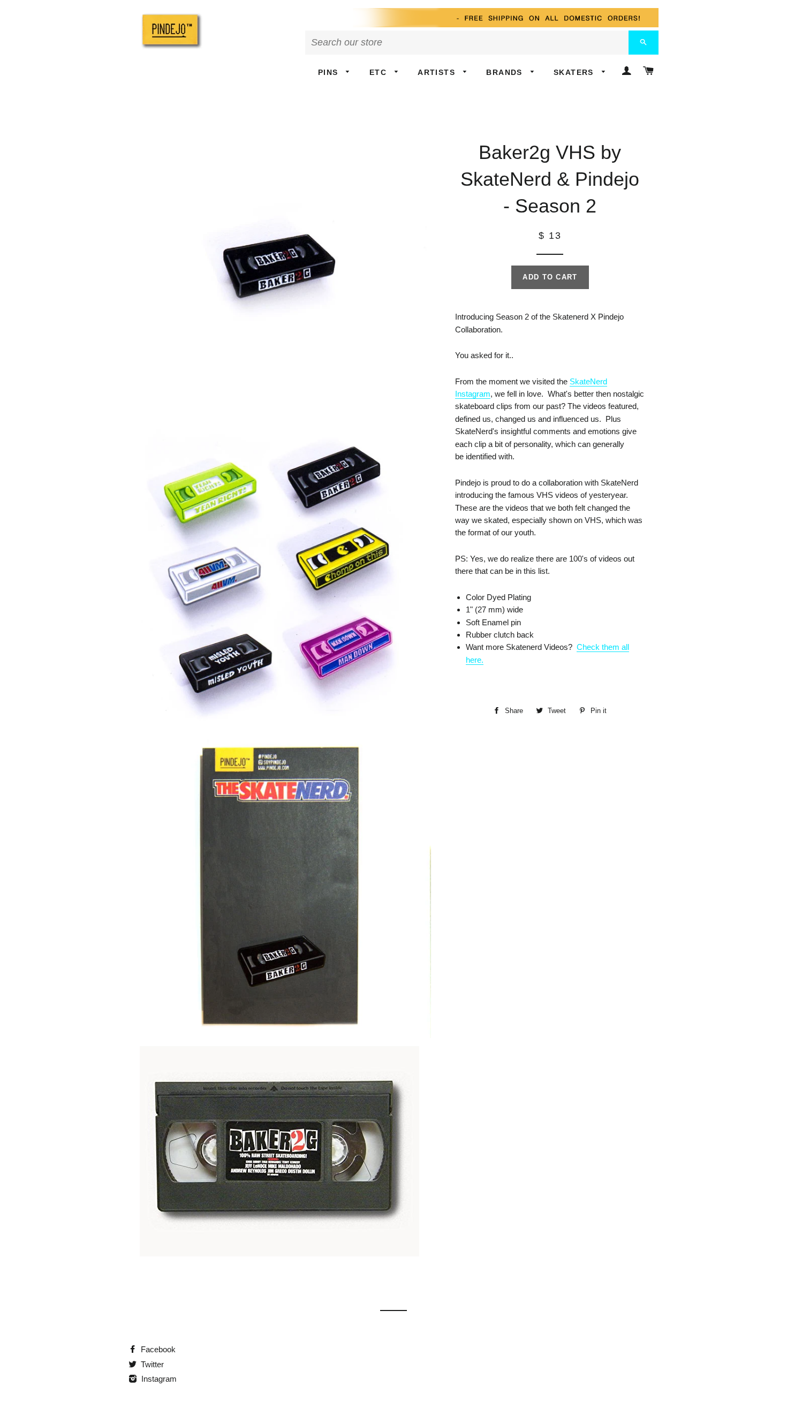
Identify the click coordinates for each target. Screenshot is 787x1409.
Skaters (575, 72)
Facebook (157, 1349)
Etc (379, 72)
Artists (438, 72)
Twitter (151, 1364)
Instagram (158, 1378)
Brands (505, 72)
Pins (329, 72)
